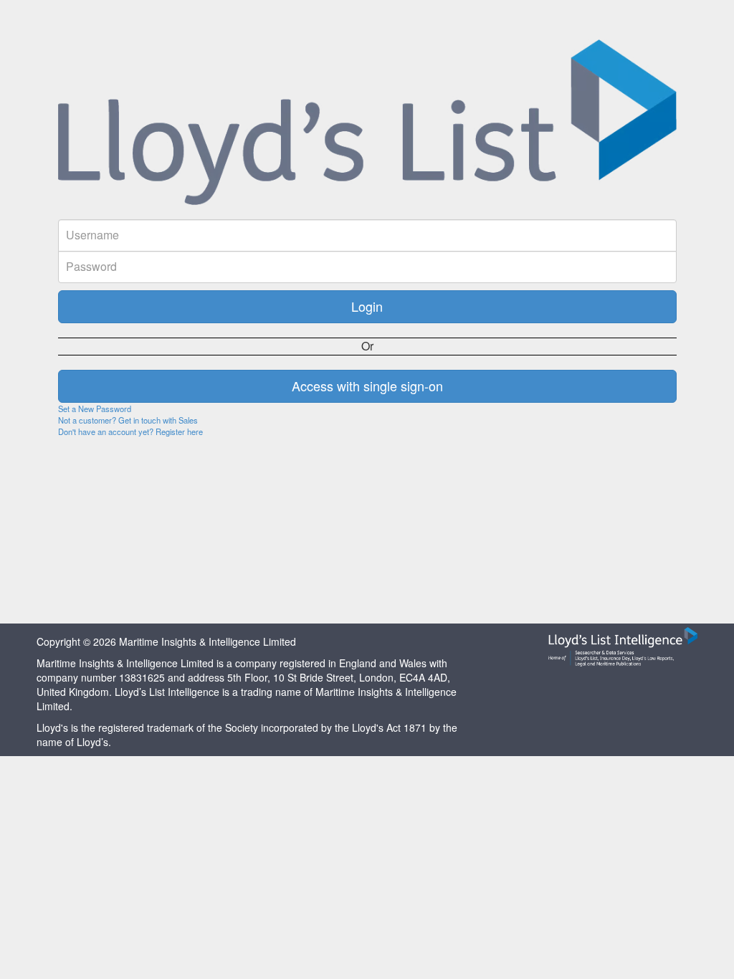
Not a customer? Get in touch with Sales (128, 420)
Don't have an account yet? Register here (130, 431)
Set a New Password (94, 408)
